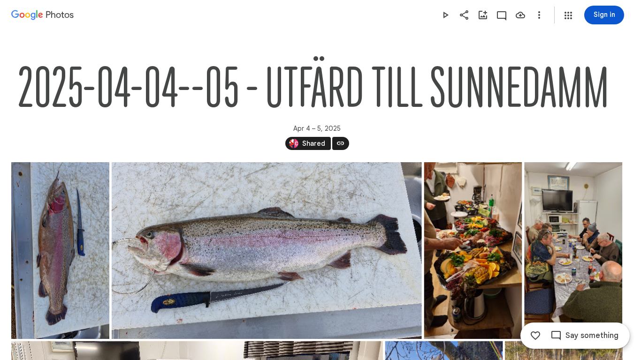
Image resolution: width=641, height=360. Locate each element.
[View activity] (501, 15)
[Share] (464, 15)
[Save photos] (520, 15)
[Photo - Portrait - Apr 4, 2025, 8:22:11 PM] (573, 250)
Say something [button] (591, 335)
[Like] (535, 335)
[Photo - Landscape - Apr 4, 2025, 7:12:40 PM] (267, 250)
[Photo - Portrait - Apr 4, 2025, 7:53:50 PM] (473, 250)
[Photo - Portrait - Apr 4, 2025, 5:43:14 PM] (60, 250)
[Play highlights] (445, 15)
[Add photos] (482, 15)
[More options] (539, 15)
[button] (568, 15)
